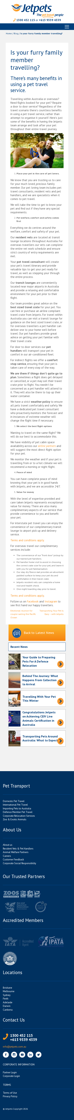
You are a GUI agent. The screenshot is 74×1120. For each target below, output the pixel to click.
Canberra (8, 1009)
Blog (16, 33)
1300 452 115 (25, 20)
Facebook (33, 601)
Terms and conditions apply (27, 595)
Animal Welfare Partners (15, 852)
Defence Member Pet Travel (17, 812)
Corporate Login (11, 1076)
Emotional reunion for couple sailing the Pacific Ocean (23, 614)
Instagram (51, 601)
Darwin (6, 1006)
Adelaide (7, 1002)
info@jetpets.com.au (14, 1046)
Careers (7, 856)
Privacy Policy (10, 1096)
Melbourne (8, 991)
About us (7, 844)
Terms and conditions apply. (27, 540)
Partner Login (10, 1072)
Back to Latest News (39, 633)
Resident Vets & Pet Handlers (18, 848)
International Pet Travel (15, 804)
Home (9, 33)
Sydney (6, 995)
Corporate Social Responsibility (19, 863)
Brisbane (7, 987)
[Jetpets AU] (37, 10)
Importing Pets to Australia (17, 808)
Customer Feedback (13, 859)
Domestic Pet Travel (13, 801)
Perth (5, 998)
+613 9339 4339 (50, 20)
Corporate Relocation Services (19, 815)
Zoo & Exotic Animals (14, 819)
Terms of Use (10, 1092)
